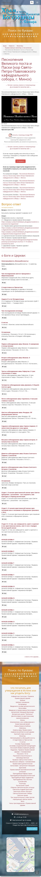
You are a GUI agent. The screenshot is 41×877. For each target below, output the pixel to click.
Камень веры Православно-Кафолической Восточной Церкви (22, 731)
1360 (4, 488)
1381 (4, 306)
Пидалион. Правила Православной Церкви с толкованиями (23, 751)
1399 (4, 640)
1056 (4, 294)
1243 (4, 546)
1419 (4, 449)
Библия (22, 700)
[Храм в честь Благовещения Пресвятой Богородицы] (20, 16)
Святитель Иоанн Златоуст (22, 791)
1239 (4, 617)
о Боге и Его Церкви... (32, 657)
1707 (4, 476)
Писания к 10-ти (22, 754)
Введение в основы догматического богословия (22, 707)
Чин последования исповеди (12, 311)
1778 (4, 380)
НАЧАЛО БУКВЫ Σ (7, 551)
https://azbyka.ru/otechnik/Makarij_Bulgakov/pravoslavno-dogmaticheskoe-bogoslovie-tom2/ (20, 233)
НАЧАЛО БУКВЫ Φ (8, 586)
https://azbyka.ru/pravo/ (9, 248)
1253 (4, 628)
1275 (4, 503)
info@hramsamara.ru (21, 814)
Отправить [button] (20, 161)
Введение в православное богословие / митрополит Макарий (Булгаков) (22, 711)
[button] (32, 2)
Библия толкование (22, 702)
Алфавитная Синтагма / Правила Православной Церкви (22, 697)
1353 (4, 339)
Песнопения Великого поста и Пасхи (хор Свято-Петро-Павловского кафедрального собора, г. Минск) (18, 176)
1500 (4, 558)
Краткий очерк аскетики (22, 734)
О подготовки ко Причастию (12, 287)
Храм (4, 46)
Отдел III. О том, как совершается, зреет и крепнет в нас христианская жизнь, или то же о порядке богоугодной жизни (20, 526)
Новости (11, 46)
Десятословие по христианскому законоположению (22, 717)
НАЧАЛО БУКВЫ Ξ (7, 610)
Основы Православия (22, 744)
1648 (4, 462)
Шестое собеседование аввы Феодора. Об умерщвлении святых (16, 413)
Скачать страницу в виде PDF (22, 135)
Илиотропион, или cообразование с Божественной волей (22, 723)
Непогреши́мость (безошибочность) (14, 261)
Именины (22, 728)
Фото (22, 801)
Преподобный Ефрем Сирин (22, 774)
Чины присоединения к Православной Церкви (22, 804)
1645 (4, 435)
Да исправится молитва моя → (20, 87)
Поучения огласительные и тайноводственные (22, 757)
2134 (4, 327)
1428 (4, 366)
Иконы (22, 720)
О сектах (4, 322)
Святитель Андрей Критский (22, 789)
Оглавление (5, 332)
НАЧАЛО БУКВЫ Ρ (7, 539)
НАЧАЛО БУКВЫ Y (7, 575)
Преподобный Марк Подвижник (22, 777)
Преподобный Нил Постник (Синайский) (22, 780)
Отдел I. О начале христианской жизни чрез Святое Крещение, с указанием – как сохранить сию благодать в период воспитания (20, 494)
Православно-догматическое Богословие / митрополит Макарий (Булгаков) (22, 766)
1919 (4, 353)
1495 (4, 570)
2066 (4, 318)
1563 (4, 593)
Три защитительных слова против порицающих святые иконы (22, 798)
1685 (4, 421)
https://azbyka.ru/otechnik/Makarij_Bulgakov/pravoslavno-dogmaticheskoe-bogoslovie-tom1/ (20, 229)
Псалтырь (22, 783)
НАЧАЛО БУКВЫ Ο (7, 621)
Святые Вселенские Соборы (22, 793)
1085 (4, 652)
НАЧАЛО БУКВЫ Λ (7, 645)
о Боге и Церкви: (13, 255)
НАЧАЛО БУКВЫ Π (7, 633)
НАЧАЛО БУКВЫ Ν (7, 598)
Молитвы (20, 46)
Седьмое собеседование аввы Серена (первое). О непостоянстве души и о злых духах (19, 427)
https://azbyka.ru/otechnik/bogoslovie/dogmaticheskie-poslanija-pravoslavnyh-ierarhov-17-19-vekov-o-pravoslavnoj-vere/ (19, 242)
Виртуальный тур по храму (21, 820)
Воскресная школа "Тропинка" (22, 714)
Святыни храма (22, 795)
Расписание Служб (22, 785)
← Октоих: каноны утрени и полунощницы (20, 85)
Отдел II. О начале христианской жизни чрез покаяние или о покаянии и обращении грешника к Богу (20, 510)
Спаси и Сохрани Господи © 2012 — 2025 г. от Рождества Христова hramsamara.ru (22, 824)
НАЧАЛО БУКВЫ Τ (7, 563)
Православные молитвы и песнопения (18, 48)
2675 (4, 269)
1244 (4, 605)
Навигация (6, 2)
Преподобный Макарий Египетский (22, 775)
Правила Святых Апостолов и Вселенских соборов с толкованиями (22, 761)
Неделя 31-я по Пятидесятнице (12, 299)
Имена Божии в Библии (22, 726)
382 (4, 283)
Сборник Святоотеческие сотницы (22, 787)
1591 (4, 408)
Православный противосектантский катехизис (22, 771)
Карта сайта (32, 829)
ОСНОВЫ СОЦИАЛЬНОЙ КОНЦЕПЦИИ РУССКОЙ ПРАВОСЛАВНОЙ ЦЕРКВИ (23, 747)
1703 (4, 535)
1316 (4, 519)
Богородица (22, 704)
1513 (4, 394)
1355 (4, 582)
